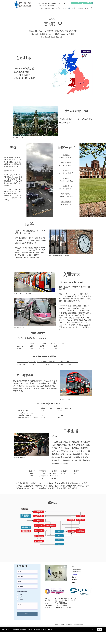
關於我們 (74, 577)
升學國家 (74, 574)
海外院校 (74, 580)
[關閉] (104, 629)
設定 (93, 629)
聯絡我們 (74, 582)
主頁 (73, 566)
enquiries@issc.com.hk (48, 5)
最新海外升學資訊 (77, 569)
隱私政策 (49, 629)
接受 (99, 629)
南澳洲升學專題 (76, 572)
